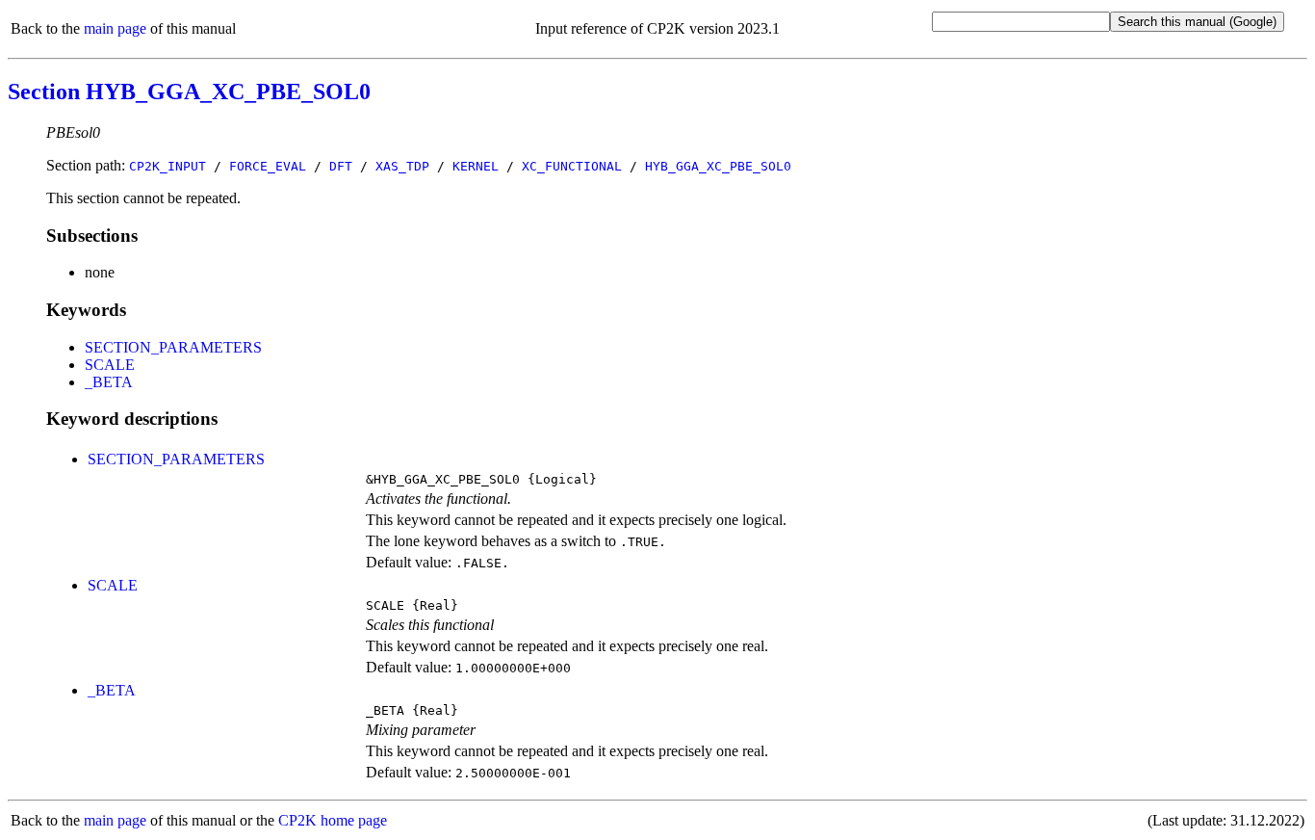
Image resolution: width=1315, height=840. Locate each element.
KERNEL (475, 166)
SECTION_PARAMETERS (173, 347)
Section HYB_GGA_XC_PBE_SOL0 (189, 91)
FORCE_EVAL (267, 166)
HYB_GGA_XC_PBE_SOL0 (718, 166)
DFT (340, 166)
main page (115, 28)
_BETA (109, 382)
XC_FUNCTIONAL (572, 166)
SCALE (110, 364)
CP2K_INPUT (167, 166)
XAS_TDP (402, 166)
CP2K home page (332, 820)
